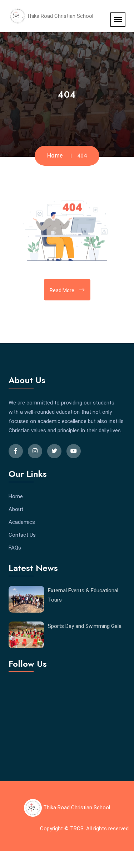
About (16, 509)
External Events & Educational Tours (83, 595)
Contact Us (22, 535)
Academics (22, 522)
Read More (62, 290)
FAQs (15, 548)
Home (55, 155)
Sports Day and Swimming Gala (84, 626)
